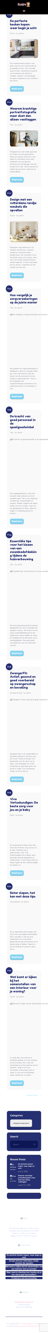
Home (12, 33)
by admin (20, 33)
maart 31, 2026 (24, 1185)
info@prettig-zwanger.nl (24, 1302)
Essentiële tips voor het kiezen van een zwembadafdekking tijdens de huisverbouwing (23, 550)
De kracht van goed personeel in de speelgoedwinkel (23, 422)
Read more (17, 88)
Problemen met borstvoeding (24, 1278)
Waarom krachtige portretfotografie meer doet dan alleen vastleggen (23, 114)
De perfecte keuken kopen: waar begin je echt (23, 24)
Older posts (32, 1095)
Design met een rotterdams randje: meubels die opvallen (23, 205)
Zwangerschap (16, 693)
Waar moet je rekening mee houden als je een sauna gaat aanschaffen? (24, 1273)
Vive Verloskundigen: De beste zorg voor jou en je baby (24, 804)
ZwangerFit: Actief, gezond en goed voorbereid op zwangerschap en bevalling (23, 680)
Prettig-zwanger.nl (27, 1324)
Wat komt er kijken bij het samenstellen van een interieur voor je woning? (23, 984)
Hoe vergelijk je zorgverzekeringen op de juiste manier (24, 298)
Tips (11, 125)
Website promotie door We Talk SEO (27, 1326)
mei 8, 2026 (23, 1171)
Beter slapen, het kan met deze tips (22, 894)
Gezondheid (15, 902)
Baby (12, 815)
